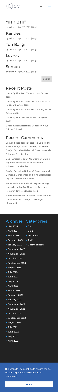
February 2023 (15, 295)
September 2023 (17, 263)
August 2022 (14, 322)
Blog (30, 231)
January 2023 (15, 299)
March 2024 (14, 235)
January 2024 (15, 244)
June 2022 (13, 331)
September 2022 (17, 318)
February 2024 (15, 240)
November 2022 (16, 309)
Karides (13, 33)
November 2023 (16, 253)
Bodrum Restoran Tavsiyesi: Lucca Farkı (27, 195)
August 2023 (14, 267)
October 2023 (15, 258)
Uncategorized (36, 244)
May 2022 (13, 336)
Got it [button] (29, 384)
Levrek (12, 55)
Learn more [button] (11, 376)
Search (47, 79)
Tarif (30, 240)
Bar (30, 226)
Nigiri (35, 27)
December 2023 (16, 249)
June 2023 (13, 276)
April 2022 (13, 340)
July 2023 (13, 272)
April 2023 (13, 286)
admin (12, 27)
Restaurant (33, 235)
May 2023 (13, 281)
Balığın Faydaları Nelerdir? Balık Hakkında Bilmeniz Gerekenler (28, 163)
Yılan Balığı (17, 22)
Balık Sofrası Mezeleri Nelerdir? (22, 159)
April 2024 (13, 231)
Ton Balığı (15, 44)
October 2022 (15, 313)
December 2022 (16, 304)
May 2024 (13, 226)
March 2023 (14, 290)
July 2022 (13, 327)
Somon (13, 66)
